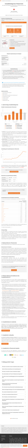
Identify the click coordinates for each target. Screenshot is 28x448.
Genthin (3, 212)
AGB (2, 440)
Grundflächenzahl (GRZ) (5, 290)
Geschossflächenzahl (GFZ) (15, 290)
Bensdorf (3, 204)
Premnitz (3, 215)
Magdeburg (3, 220)
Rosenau (3, 203)
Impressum (3, 438)
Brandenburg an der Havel (5, 208)
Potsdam (3, 219)
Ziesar (2, 207)
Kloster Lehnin (3, 216)
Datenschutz (3, 439)
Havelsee (3, 211)
